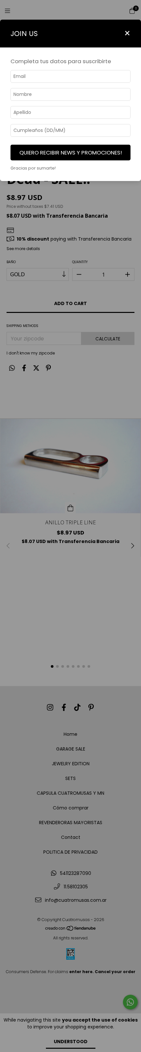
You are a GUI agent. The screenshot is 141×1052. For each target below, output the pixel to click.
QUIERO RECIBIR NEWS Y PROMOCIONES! (70, 152)
